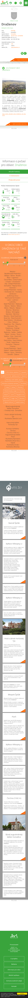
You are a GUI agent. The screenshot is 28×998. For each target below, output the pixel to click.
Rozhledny (23, 383)
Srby (11, 336)
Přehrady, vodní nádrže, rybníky (14, 380)
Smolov (13, 334)
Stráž (8, 342)
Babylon (12, 272)
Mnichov (8, 310)
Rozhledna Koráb (13, 445)
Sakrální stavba (20, 402)
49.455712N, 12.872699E (17, 35)
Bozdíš (18, 276)
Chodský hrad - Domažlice (13, 410)
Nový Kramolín (16, 318)
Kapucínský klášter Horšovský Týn (13, 424)
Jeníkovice (13, 294)
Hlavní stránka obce (22, 60)
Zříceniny (20, 387)
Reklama (14, 964)
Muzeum (22, 398)
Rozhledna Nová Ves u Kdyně (12, 442)
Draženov (8, 24)
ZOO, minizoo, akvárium (12, 372)
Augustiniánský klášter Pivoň (12, 436)
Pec (13, 324)
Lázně (12, 395)
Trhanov (12, 346)
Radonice (7, 332)
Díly (6, 284)
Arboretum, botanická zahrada (10, 383)
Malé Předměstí (9, 304)
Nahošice (9, 314)
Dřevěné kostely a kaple (10, 391)
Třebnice (16, 344)
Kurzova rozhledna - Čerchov (13, 430)
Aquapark (23, 372)
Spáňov (6, 336)
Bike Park (6, 398)
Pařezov (15, 322)
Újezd (19, 348)
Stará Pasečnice (12, 338)
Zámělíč (10, 354)
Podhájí (16, 328)
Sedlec (13, 332)
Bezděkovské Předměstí (12, 274)
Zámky (13, 387)
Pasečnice (7, 324)
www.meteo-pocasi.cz (14, 234)
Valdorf (6, 350)
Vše (3, 372)
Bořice (13, 276)
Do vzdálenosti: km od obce (12, 257)
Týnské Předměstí (10, 348)
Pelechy (18, 324)
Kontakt (14, 986)
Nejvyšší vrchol (20, 395)
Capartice (15, 278)
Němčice (16, 314)
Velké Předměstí (15, 350)
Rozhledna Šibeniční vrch (13, 418)
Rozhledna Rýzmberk (13, 439)
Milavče (12, 308)
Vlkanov (6, 352)
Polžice (8, 330)
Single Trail (14, 398)
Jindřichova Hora (12, 296)
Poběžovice (9, 328)
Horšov (19, 290)
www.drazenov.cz (15, 47)
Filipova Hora (16, 286)
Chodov (8, 282)
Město (19, 306)
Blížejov (6, 276)
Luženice (15, 300)
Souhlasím (22, 993)
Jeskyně (6, 395)
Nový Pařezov (8, 320)
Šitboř (7, 334)
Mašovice (19, 304)
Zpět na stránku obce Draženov (20, 124)
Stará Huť (17, 336)
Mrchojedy (15, 312)
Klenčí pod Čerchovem (12, 298)
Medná (13, 306)
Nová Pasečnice (16, 316)
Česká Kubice (17, 280)
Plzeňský (13, 30)
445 (12, 44)
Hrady (7, 387)
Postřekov (15, 330)
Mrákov (8, 312)
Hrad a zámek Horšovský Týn (13, 415)
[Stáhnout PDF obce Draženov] (22, 53)
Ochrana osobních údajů (14, 981)
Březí (8, 278)
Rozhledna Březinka (12, 447)
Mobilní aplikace (14, 975)
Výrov (12, 352)
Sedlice (19, 332)
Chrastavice (16, 282)
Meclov (7, 306)
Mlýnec (18, 308)
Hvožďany (18, 292)
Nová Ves (7, 318)
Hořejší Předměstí (10, 290)
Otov (9, 322)
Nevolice (6, 316)
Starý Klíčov (8, 340)
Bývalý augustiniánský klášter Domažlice (13, 407)
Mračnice (16, 310)
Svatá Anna (15, 342)
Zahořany (18, 352)
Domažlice (13, 34)
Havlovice (12, 288)
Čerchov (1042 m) (13, 433)
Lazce (9, 300)
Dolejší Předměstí (14, 284)
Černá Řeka (8, 280)
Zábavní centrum (8, 402)
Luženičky (12, 302)
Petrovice (11, 326)
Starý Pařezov (17, 340)
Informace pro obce (14, 970)
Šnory (19, 334)
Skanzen (24, 376)
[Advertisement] (14, 144)
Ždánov (16, 354)
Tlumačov (9, 344)
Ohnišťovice (18, 320)
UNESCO (4, 376)
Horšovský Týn (9, 292)
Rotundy (21, 391)
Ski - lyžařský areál (14, 376)
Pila (16, 326)
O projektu (14, 959)
